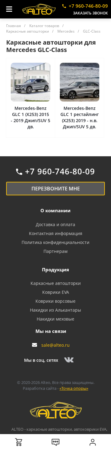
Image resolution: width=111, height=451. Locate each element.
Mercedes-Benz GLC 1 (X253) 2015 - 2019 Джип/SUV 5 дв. (30, 117)
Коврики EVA (55, 292)
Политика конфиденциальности (55, 242)
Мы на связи (50, 331)
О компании (55, 210)
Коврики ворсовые (55, 301)
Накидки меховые (55, 319)
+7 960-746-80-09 (88, 6)
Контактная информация (55, 233)
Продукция (55, 269)
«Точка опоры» (74, 388)
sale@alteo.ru (55, 345)
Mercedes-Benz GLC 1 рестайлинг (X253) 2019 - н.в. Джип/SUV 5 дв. (79, 117)
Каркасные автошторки (56, 283)
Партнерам (55, 251)
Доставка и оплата (55, 224)
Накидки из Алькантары (55, 310)
